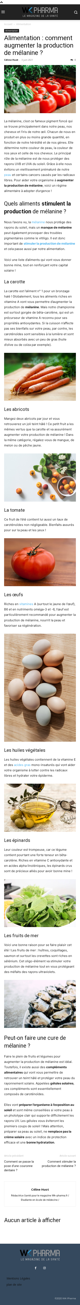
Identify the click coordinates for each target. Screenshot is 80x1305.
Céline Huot (11, 59)
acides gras (22, 765)
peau (7, 175)
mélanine (38, 222)
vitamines (26, 604)
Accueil (8, 24)
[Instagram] (44, 1268)
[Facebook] (36, 1268)
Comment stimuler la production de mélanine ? (59, 1164)
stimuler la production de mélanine (49, 243)
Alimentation (23, 24)
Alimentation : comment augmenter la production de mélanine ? (38, 45)
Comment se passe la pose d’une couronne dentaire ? (19, 1166)
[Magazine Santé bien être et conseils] (40, 12)
